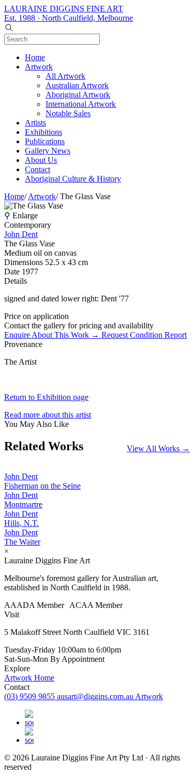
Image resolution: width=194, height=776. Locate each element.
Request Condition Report (144, 334)
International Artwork (81, 104)
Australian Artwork (77, 85)
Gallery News (47, 150)
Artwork (39, 66)
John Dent (21, 234)
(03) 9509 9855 (30, 696)
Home (35, 57)
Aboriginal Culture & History (73, 178)
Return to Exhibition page (46, 397)
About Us (41, 160)
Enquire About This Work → (52, 334)
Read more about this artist (47, 414)
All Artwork (65, 76)
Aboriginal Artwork (78, 94)
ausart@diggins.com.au (96, 696)
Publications (45, 141)
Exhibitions (43, 132)
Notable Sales (68, 113)
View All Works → (158, 448)
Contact (37, 169)
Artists (35, 122)
